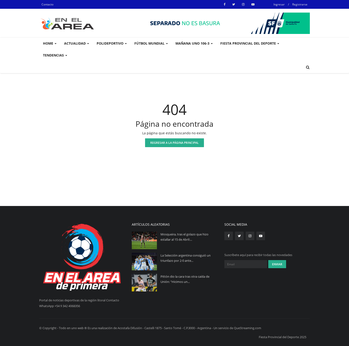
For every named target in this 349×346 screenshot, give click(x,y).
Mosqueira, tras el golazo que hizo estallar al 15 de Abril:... (184, 237)
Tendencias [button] (54, 55)
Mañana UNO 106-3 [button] (192, 43)
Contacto (47, 4)
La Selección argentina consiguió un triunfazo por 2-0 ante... (185, 258)
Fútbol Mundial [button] (149, 43)
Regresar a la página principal (174, 143)
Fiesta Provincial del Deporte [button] (248, 43)
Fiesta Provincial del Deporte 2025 (282, 337)
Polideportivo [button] (110, 43)
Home (48, 43)
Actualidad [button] (75, 43)
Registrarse (299, 4)
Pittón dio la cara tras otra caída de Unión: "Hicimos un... (184, 279)
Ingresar (279, 4)
